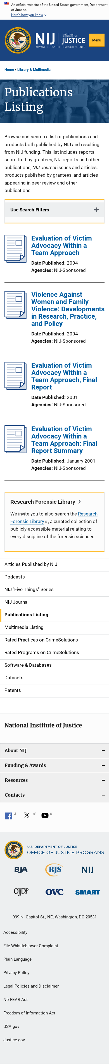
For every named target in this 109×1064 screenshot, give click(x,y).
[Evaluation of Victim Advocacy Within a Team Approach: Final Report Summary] (15, 451)
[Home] (60, 40)
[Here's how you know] (54, 10)
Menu (96, 40)
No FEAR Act (15, 999)
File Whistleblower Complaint (30, 945)
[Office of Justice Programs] (17, 40)
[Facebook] (10, 817)
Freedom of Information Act (29, 1013)
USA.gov (11, 1026)
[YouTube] (47, 817)
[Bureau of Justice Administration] (21, 874)
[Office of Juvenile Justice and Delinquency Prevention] (21, 897)
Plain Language (17, 959)
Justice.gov (14, 1039)
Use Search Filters (29, 210)
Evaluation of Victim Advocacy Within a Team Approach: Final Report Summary (64, 440)
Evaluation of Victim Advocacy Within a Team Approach (61, 245)
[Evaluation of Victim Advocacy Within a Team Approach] (15, 261)
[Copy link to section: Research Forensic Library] (78, 501)
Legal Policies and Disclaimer (31, 986)
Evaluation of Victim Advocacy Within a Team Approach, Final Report (64, 376)
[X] (28, 817)
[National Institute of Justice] (87, 874)
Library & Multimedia (34, 69)
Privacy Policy (16, 972)
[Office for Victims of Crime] (54, 896)
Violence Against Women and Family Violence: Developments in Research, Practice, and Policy (68, 309)
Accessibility (15, 932)
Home (9, 69)
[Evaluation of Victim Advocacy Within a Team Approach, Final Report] (15, 388)
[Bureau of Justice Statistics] (54, 877)
